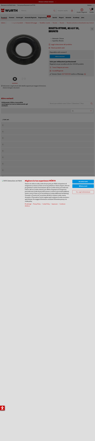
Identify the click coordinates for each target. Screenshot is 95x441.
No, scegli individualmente (83, 192)
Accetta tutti (83, 181)
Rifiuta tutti (83, 186)
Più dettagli (28, 204)
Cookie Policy (46, 204)
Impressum (55, 204)
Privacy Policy (37, 204)
